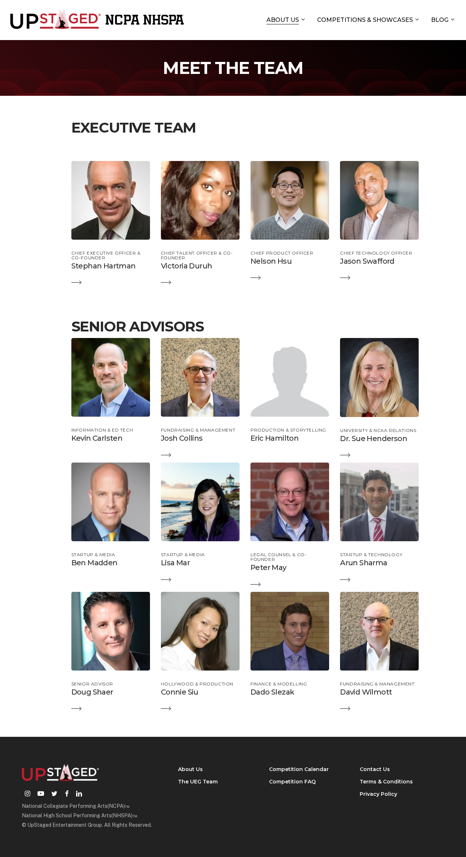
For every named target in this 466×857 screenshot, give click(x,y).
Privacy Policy (378, 794)
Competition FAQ (292, 781)
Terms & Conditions (386, 781)
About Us (190, 769)
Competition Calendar (299, 769)
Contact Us (375, 769)
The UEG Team (198, 781)
